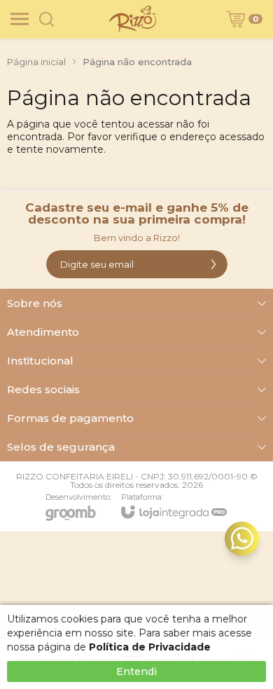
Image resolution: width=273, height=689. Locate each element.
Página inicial (36, 61)
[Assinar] (213, 264)
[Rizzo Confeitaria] (132, 19)
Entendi (136, 671)
